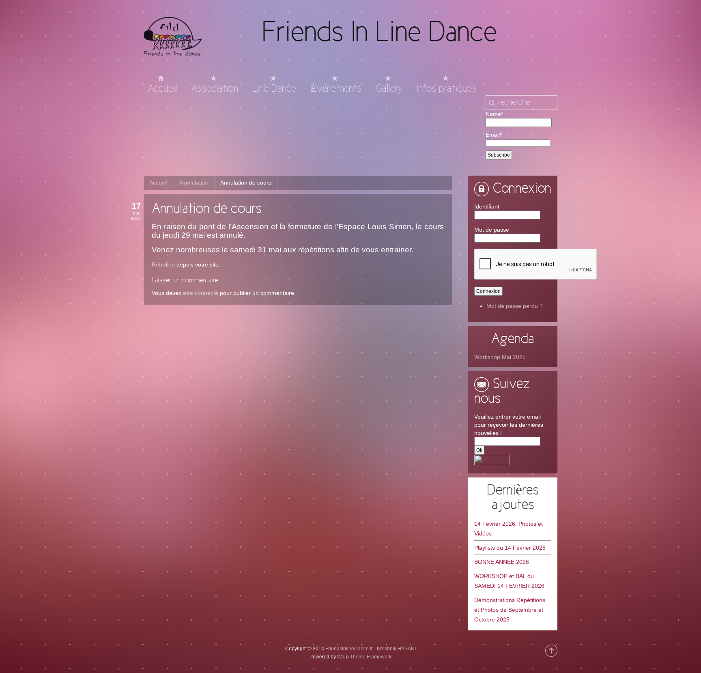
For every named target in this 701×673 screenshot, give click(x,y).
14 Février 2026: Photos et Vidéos (508, 528)
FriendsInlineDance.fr (349, 648)
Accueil (158, 182)
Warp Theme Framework (364, 657)
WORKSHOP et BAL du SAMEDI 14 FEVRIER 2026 (509, 581)
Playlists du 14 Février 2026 (510, 547)
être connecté (200, 293)
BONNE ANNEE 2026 (501, 562)
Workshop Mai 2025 (500, 357)
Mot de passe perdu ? (514, 306)
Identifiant (486, 206)
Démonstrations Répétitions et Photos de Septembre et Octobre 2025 (509, 610)
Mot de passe (491, 229)
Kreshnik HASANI (396, 648)
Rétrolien (163, 264)
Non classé (194, 182)
